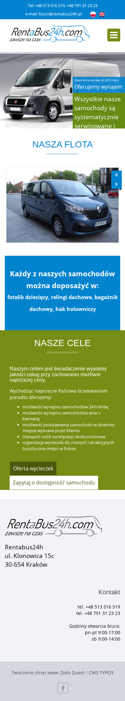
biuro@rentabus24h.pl (60, 14)
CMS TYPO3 (101, 673)
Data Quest (73, 673)
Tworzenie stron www (35, 673)
